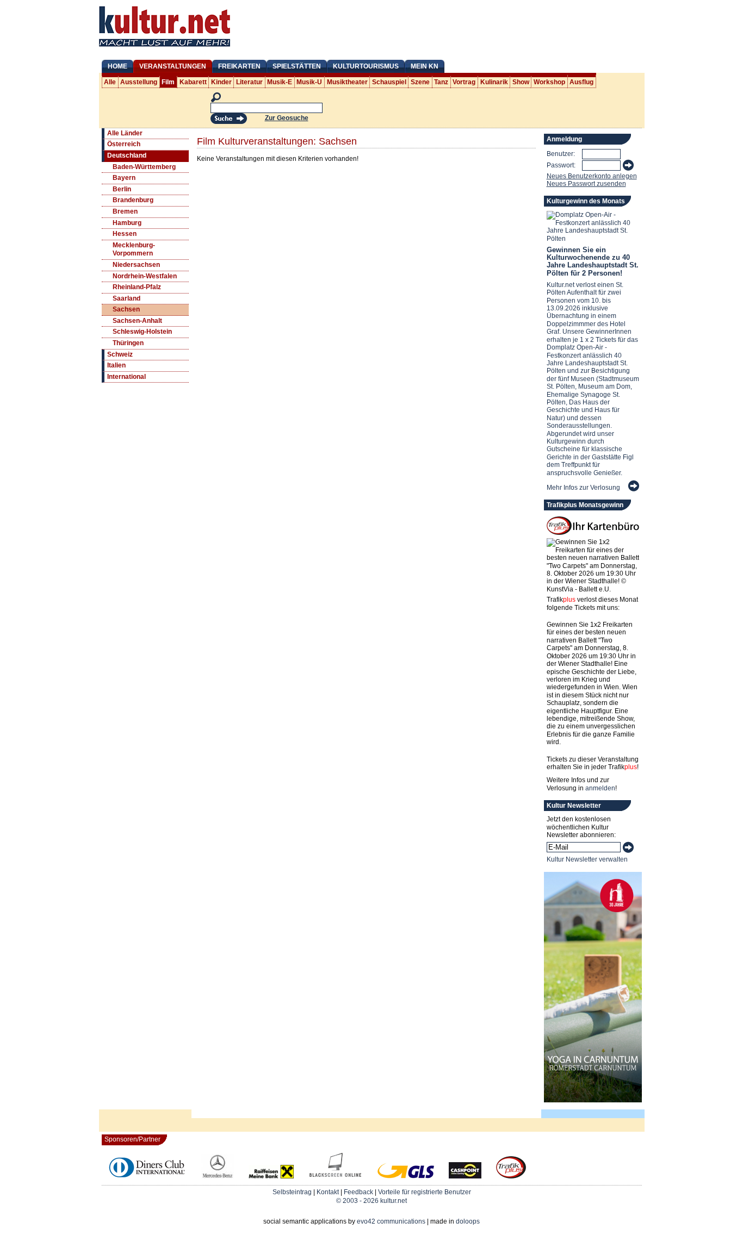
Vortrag (464, 82)
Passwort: (561, 165)
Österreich (123, 144)
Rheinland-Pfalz (137, 287)
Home (117, 66)
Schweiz (120, 354)
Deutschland (126, 155)
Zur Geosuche (286, 118)
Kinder (221, 82)
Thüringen (128, 343)
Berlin (122, 189)
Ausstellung (138, 82)
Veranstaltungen (172, 66)
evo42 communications (391, 1221)
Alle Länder (125, 133)
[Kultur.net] (164, 48)
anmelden (600, 788)
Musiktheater (347, 82)
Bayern (124, 178)
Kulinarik (494, 82)
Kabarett (193, 82)
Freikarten (239, 66)
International (126, 377)
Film (168, 82)
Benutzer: (561, 154)
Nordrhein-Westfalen (145, 276)
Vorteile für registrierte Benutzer (424, 1192)
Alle (110, 82)
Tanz (441, 82)
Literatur (249, 82)
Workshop (549, 82)
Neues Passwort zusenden (586, 184)
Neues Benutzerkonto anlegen (592, 176)
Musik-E (279, 82)
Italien (116, 365)
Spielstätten (297, 66)
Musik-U (309, 82)
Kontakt (328, 1192)
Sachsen (126, 309)
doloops (468, 1221)
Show (520, 82)
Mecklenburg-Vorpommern (134, 249)
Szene (420, 82)
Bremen (125, 211)
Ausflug (581, 82)
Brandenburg (133, 200)
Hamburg (127, 223)
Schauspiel (389, 82)
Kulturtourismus (366, 66)
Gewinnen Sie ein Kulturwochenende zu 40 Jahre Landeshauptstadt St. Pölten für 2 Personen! (593, 261)
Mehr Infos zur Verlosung (583, 487)
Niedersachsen (136, 265)
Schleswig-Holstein (142, 331)
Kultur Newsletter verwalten (587, 859)
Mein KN (424, 66)
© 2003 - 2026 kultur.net (371, 1201)
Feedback (358, 1192)
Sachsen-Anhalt (137, 321)
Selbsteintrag (292, 1192)
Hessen (125, 234)
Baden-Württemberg (144, 167)
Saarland (126, 298)
